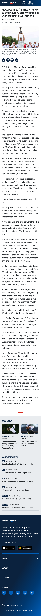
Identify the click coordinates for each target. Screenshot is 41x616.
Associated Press (9, 19)
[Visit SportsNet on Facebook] (18, 593)
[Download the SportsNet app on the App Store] (8, 548)
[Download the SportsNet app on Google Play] (24, 548)
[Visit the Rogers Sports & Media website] (12, 605)
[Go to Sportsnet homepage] (9, 3)
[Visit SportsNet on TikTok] (32, 593)
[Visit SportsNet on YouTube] (11, 593)
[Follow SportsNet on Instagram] (25, 593)
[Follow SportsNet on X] (4, 593)
